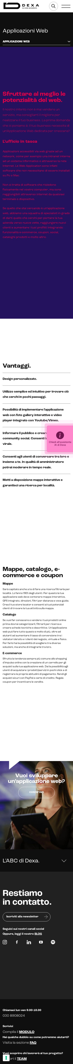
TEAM (22, 1059)
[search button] (53, 6)
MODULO (26, 1032)
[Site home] (21, 6)
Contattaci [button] (36, 792)
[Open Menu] (65, 6)
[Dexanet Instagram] (5, 943)
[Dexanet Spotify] (53, 943)
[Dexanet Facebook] (17, 943)
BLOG (38, 934)
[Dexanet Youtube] (41, 943)
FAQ (33, 1043)
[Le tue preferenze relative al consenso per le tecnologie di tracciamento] (6, 1057)
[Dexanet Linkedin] (29, 943)
